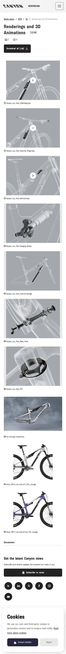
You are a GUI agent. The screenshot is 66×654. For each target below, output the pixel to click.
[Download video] (59, 97)
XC (27, 19)
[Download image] (59, 240)
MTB (20, 19)
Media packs (9, 19)
